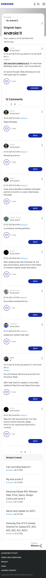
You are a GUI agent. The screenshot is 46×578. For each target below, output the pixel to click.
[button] (38, 49)
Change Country (8, 570)
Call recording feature (17, 467)
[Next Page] (19, 104)
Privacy (4, 562)
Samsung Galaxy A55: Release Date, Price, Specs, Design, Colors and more (21, 495)
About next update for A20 (20, 511)
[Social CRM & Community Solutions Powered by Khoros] (36, 545)
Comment (35, 88)
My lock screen (13, 479)
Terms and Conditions (11, 557)
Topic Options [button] (38, 23)
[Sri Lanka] (7, 4)
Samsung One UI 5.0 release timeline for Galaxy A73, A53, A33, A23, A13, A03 (21, 527)
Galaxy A (7, 60)
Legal (3, 566)
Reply (35, 136)
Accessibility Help (9, 553)
